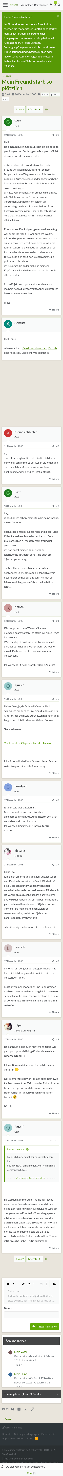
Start (29, 1438)
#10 (57, 1140)
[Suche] (59, 5)
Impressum (8, 1438)
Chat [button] (31, 1472)
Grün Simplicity (13, 1427)
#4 (57, 620)
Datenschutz (48, 1434)
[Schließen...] (57, 16)
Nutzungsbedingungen (26, 1434)
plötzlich (55, 94)
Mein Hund (20, 1373)
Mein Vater (20, 1351)
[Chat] (55, 5)
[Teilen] (53, 134)
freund (45, 94)
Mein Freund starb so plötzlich (39, 348)
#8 (57, 961)
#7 (57, 864)
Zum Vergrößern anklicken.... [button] (31, 1177)
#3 (57, 506)
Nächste (33, 109)
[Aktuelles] (51, 5)
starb (5, 99)
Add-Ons (8, 1458)
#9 (57, 1039)
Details (36, 1394)
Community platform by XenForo (29, 1452)
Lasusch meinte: (16, 1149)
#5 (57, 699)
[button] (5, 5)
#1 (57, 135)
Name (7, 1307)
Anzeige (19, 322)
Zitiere (55, 309)
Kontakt (6, 1434)
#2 (57, 446)
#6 (57, 800)
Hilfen (20, 1438)
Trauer (18, 1364)
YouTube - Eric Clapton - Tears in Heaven (27, 743)
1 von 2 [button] (20, 109)
